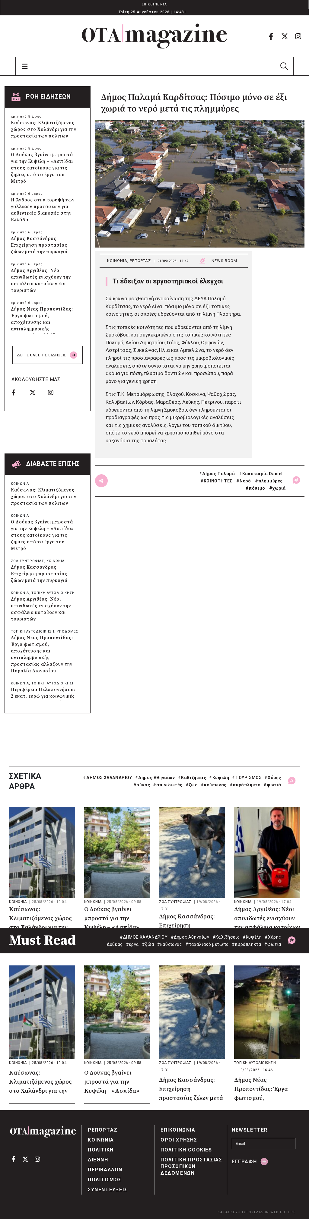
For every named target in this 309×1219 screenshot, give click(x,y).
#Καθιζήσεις (192, 777)
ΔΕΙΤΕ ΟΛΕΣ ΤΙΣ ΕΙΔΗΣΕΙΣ (42, 355)
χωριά (279, 488)
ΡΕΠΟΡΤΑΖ (140, 260)
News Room (224, 260)
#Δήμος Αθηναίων (155, 777)
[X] (284, 36)
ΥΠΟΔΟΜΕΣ (67, 631)
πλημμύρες (270, 480)
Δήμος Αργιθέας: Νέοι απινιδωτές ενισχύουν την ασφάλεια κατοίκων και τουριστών (41, 280)
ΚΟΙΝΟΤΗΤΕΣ (218, 480)
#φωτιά (272, 784)
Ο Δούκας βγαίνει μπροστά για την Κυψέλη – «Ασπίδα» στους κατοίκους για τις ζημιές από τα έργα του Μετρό (42, 168)
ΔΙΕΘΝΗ (98, 1160)
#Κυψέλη (219, 777)
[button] (284, 66)
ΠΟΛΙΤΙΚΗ (101, 1150)
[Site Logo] (154, 36)
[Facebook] (271, 36)
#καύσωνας (213, 784)
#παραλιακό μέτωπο (207, 944)
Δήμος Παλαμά (218, 473)
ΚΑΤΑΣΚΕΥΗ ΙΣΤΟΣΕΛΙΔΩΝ (243, 1212)
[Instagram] (298, 36)
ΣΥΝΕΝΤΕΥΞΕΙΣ (107, 1189)
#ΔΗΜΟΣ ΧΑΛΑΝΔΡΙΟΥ (107, 777)
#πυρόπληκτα (245, 784)
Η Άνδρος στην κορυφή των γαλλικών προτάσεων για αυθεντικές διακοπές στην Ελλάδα (43, 210)
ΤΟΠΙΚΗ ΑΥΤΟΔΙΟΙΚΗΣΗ (53, 593)
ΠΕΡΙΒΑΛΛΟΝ (105, 1170)
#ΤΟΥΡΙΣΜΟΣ (246, 777)
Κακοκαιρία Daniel (262, 473)
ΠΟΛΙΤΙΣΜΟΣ (105, 1180)
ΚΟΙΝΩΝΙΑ (117, 260)
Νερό (245, 480)
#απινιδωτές (168, 784)
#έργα (132, 944)
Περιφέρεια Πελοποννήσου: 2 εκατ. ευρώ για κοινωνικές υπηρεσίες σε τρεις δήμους (43, 696)
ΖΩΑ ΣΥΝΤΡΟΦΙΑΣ (27, 561)
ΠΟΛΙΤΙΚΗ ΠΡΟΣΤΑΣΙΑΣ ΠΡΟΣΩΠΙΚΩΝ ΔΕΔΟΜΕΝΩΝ (191, 1166)
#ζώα (192, 784)
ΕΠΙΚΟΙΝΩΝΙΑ (154, 4)
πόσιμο (257, 488)
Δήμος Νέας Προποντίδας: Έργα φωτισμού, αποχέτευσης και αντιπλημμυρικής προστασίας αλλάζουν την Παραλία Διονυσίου (42, 325)
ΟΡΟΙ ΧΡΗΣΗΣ (179, 1140)
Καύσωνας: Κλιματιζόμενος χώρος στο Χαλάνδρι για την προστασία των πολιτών (43, 129)
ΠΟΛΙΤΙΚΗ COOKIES (186, 1150)
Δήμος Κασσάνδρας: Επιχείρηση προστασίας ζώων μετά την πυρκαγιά (39, 245)
